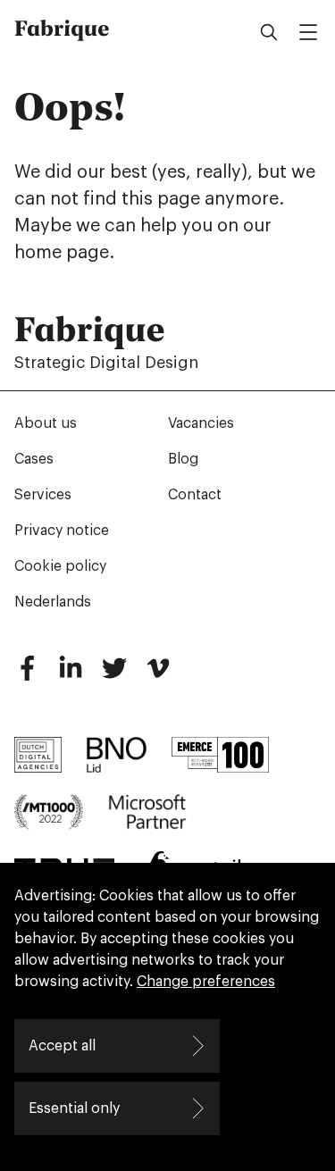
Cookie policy (60, 566)
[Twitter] (114, 675)
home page (61, 253)
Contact (195, 495)
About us (45, 423)
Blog (183, 459)
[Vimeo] (158, 675)
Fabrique (62, 28)
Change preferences (206, 981)
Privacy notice (61, 530)
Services (42, 495)
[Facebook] (26, 675)
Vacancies (201, 423)
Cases (34, 459)
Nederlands (52, 602)
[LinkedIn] (70, 675)
